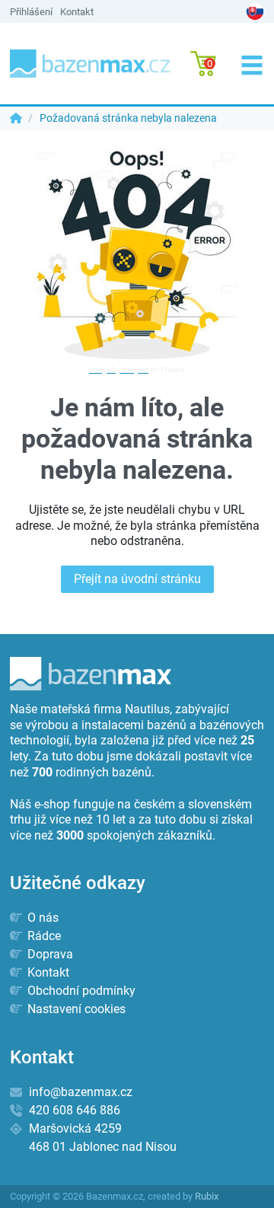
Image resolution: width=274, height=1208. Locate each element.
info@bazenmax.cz (80, 1092)
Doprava (48, 954)
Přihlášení (31, 12)
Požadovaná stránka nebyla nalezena (128, 118)
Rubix (206, 1196)
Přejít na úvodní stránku (137, 579)
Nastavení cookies (75, 1009)
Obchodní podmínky (79, 990)
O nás (41, 917)
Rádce (42, 936)
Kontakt (77, 12)
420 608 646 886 (74, 1110)
